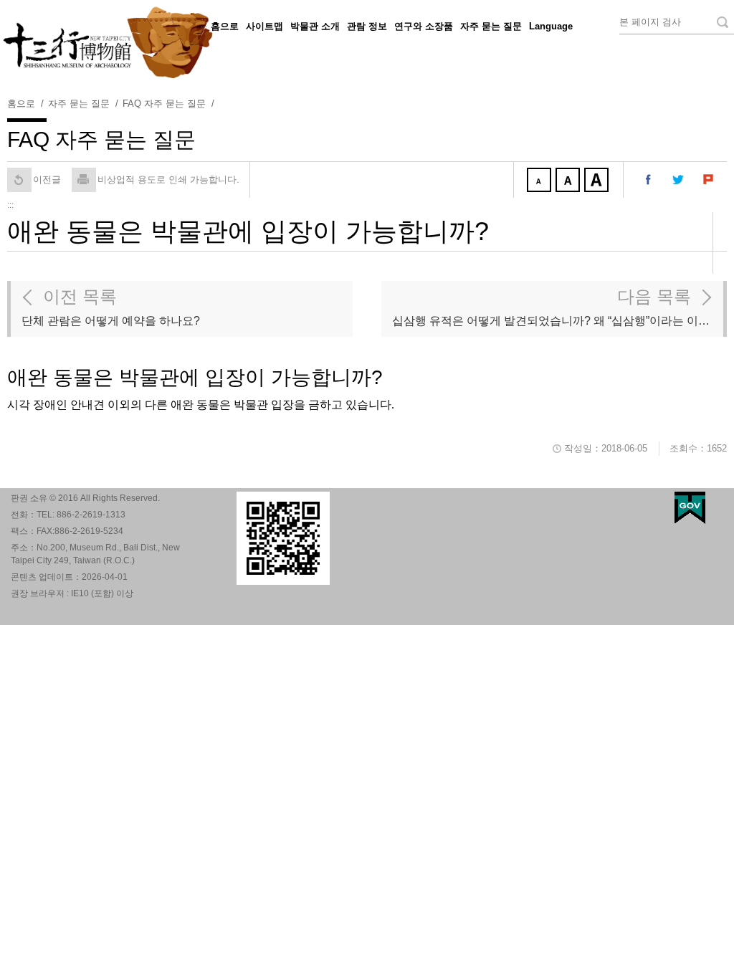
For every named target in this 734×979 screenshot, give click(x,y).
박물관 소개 (315, 26)
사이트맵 (264, 26)
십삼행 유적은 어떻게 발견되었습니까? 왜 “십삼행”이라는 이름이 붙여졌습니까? (557, 307)
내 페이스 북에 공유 (649, 180)
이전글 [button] (47, 179)
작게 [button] (540, 181)
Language (551, 26)
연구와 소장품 (423, 26)
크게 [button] (598, 181)
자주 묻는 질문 (491, 26)
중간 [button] (569, 181)
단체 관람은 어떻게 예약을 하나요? (111, 307)
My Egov (690, 508)
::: (204, 24)
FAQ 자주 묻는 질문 (164, 103)
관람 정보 (367, 26)
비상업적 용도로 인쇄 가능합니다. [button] (168, 179)
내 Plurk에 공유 (709, 180)
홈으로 (225, 26)
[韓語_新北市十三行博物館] (367, 43)
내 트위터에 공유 (679, 180)
